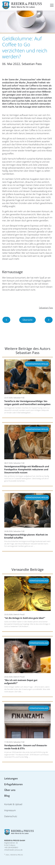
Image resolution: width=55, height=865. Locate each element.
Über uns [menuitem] (9, 790)
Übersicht (27, 319)
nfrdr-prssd (13, 850)
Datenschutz (10, 816)
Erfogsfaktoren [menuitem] (13, 784)
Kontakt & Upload (13, 804)
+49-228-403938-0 (11, 847)
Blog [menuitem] (7, 795)
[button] (52, 5)
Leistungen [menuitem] (11, 778)
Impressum (10, 810)
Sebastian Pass (46, 307)
